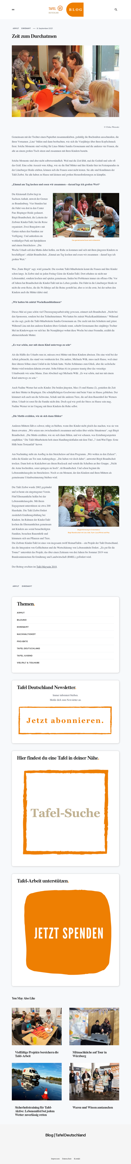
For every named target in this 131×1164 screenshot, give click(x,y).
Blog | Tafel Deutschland (65, 1134)
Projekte (22, 641)
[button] (13, 9)
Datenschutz (66, 1159)
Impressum (55, 1159)
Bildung (22, 620)
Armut (16, 28)
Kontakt (77, 1159)
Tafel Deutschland (28, 648)
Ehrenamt (26, 28)
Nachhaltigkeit (26, 634)
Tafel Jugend (25, 655)
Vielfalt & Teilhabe (28, 663)
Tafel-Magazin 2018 (46, 566)
